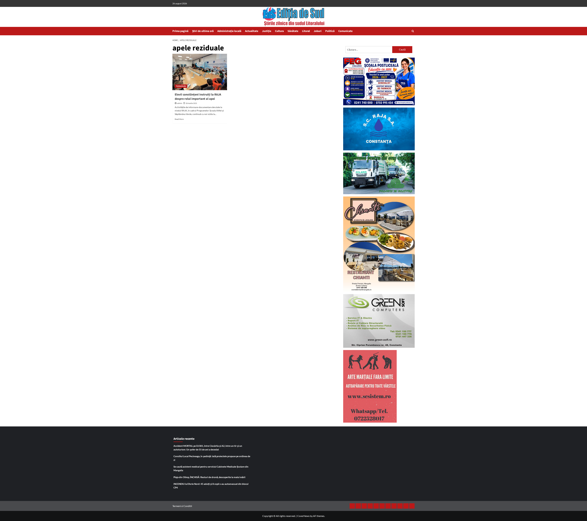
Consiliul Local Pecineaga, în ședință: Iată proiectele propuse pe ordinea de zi (212, 458)
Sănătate (293, 31)
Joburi (317, 31)
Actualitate (251, 31)
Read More (179, 119)
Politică (329, 31)
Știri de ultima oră (203, 31)
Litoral (306, 31)
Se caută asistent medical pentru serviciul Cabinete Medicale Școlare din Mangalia (211, 468)
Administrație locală (229, 31)
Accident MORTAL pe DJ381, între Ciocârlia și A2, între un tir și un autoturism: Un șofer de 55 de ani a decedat (208, 447)
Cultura (279, 31)
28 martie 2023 (191, 103)
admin (179, 103)
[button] (413, 31)
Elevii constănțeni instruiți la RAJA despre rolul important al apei (198, 96)
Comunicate (345, 31)
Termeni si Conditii (182, 505)
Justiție (266, 31)
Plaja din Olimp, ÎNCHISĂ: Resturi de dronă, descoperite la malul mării (209, 477)
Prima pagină (180, 31)
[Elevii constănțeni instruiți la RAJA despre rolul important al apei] (199, 72)
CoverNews (303, 515)
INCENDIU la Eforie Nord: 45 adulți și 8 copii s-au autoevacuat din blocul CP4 (211, 485)
